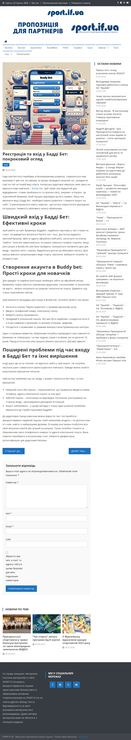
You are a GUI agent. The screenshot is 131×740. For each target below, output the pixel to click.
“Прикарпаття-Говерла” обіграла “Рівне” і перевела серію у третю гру (111, 264)
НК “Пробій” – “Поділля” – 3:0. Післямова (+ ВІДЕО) (110, 307)
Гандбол (77, 47)
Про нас (35, 3)
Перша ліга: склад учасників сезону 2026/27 (110, 72)
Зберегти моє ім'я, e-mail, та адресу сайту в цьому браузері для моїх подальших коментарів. (14, 568)
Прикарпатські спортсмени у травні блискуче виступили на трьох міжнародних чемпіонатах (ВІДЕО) (16, 643)
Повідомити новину (80, 3)
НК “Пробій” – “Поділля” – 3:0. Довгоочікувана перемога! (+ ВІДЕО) (110, 320)
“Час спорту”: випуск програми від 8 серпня (46, 638)
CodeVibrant (82, 736)
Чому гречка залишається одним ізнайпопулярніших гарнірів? (111, 99)
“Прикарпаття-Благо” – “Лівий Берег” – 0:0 (109, 347)
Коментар (12, 482)
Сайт (8, 539)
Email (10, 526)
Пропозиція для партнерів (55, 3)
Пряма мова (23, 54)
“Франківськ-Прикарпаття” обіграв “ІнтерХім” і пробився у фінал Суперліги (112, 334)
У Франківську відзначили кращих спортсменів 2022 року (76, 639)
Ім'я (9, 513)
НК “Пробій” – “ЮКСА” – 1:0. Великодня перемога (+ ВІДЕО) (111, 206)
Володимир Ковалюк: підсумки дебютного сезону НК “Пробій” (112, 84)
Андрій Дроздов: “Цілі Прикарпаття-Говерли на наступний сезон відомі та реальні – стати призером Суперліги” (111, 135)
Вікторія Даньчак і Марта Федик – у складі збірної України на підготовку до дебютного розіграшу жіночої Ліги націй (110, 170)
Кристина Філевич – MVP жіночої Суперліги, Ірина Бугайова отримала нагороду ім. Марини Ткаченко (110, 235)
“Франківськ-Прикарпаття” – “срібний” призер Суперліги (112, 251)
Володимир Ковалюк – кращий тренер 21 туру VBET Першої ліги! (109, 293)
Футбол (9, 47)
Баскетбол (36, 47)
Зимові (102, 47)
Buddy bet (37, 188)
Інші (7, 54)
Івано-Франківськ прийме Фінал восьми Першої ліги (111, 359)
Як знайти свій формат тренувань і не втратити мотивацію (110, 279)
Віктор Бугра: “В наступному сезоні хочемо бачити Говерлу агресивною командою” (112, 115)
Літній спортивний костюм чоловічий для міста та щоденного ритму (111, 152)
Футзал (21, 47)
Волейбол (52, 47)
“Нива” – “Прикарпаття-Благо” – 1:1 (109, 219)
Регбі (65, 47)
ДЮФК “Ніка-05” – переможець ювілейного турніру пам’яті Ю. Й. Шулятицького (81, 451)
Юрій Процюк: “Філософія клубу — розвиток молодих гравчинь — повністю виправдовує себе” (112, 190)
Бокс (90, 47)
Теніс (116, 47)
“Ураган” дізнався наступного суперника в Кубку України (16, 451)
